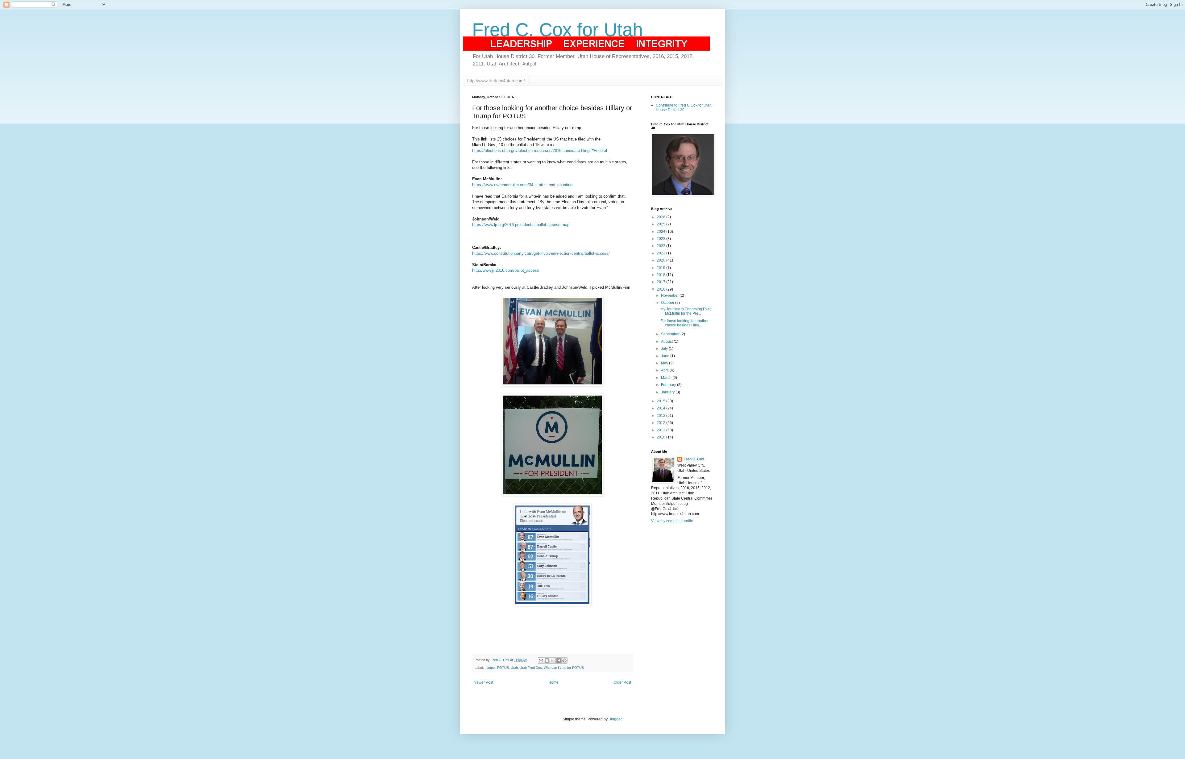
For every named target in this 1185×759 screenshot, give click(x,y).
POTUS (503, 667)
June (665, 356)
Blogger (615, 719)
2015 (661, 401)
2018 (661, 275)
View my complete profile (672, 521)
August (667, 341)
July (665, 348)
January (668, 392)
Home (553, 682)
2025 (661, 224)
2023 (661, 239)
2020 (661, 260)
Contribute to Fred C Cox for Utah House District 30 (684, 107)
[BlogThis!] (547, 660)
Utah (514, 667)
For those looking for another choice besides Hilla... (684, 323)
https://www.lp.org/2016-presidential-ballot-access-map (520, 224)
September (670, 334)
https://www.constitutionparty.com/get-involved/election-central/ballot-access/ (541, 253)
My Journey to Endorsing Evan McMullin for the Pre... (686, 311)
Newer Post (483, 682)
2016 (661, 289)
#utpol (490, 667)
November (670, 295)
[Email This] (541, 660)
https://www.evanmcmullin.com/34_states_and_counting (522, 184)
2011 (661, 430)
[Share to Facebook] (558, 660)
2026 (661, 217)
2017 (661, 282)
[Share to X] (553, 660)
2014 (661, 408)
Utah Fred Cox (531, 667)
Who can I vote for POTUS (564, 667)
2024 (661, 231)
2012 (661, 423)
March (666, 377)
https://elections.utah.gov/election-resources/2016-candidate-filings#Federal (539, 150)
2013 (661, 415)
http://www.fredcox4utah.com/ (496, 80)
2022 (661, 246)
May (665, 363)
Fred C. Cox (694, 459)
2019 (661, 268)
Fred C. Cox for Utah (557, 29)
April (665, 370)
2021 (661, 253)
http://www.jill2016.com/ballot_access (505, 270)
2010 (661, 437)
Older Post (622, 682)
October (668, 302)
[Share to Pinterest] (564, 660)
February (669, 385)
